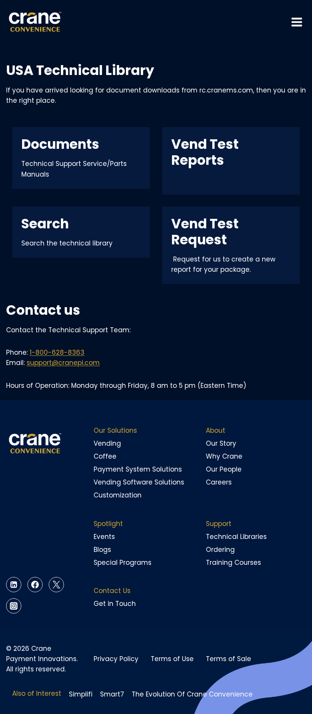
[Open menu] (296, 22)
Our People (224, 469)
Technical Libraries (236, 536)
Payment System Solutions (138, 469)
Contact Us (112, 590)
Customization (118, 495)
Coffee (105, 456)
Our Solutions (115, 430)
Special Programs (122, 562)
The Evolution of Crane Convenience (192, 694)
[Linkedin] (13, 584)
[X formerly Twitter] (56, 584)
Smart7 (112, 694)
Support (218, 523)
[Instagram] (13, 606)
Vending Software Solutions (139, 482)
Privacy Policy (116, 658)
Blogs (102, 549)
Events (104, 536)
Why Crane (224, 456)
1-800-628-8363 (57, 352)
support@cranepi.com (63, 362)
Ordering (220, 549)
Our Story (221, 443)
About (215, 430)
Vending (107, 443)
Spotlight (108, 523)
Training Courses (233, 562)
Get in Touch (115, 603)
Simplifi (80, 694)
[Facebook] (35, 584)
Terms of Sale (228, 658)
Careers (219, 482)
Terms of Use (172, 658)
